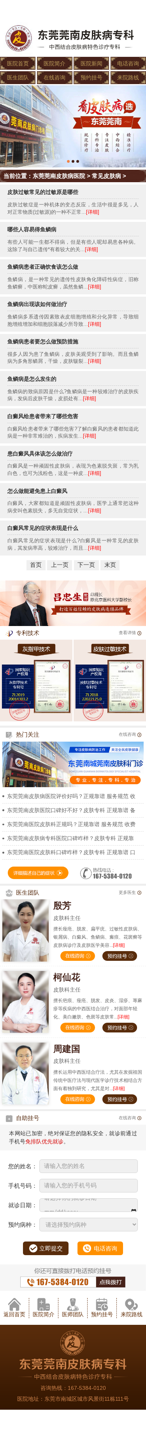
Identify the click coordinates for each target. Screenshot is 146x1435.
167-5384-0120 (87, 1388)
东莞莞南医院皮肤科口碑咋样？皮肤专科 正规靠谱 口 (71, 852)
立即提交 (51, 1248)
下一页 (86, 564)
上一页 (60, 564)
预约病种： (22, 1224)
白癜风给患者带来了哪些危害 (42, 416)
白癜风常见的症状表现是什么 (42, 528)
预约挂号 (91, 77)
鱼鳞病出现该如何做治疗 (37, 304)
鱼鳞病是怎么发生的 (31, 379)
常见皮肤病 (106, 175)
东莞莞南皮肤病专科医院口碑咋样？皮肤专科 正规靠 (70, 838)
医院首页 (18, 63)
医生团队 (18, 77)
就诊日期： (22, 1205)
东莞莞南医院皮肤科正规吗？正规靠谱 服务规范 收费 (71, 824)
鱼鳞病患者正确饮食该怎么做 (42, 267)
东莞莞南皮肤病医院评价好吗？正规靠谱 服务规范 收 (71, 796)
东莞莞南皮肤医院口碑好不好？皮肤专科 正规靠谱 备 (71, 810)
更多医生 (127, 892)
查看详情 (127, 632)
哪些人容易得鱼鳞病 (31, 229)
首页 (36, 564)
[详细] (92, 212)
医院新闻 (91, 63)
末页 (110, 564)
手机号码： (22, 1185)
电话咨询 (128, 63)
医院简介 (54, 63)
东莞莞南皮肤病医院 (59, 175)
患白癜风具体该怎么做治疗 (40, 453)
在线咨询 (54, 77)
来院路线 (128, 77)
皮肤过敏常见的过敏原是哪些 (42, 192)
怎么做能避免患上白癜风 (37, 491)
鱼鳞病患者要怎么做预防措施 (42, 341)
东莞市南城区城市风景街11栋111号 (86, 1399)
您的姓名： (22, 1166)
